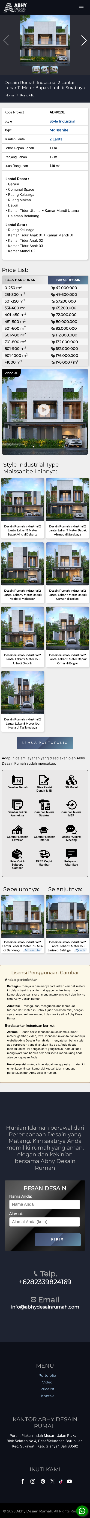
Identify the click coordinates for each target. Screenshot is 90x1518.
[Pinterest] (43, 1482)
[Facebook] (23, 1482)
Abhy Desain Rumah (34, 1511)
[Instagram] (33, 1482)
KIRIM (57, 1239)
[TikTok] (61, 1482)
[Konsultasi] (82, 1510)
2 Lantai (56, 139)
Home (10, 95)
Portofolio (27, 95)
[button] (84, 40)
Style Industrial (62, 121)
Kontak (47, 1396)
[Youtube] (70, 1482)
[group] (45, 40)
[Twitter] (53, 1483)
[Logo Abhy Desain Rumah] (15, 7)
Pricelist (47, 1389)
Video (47, 1382)
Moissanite (59, 130)
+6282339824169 (45, 1282)
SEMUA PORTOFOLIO (45, 742)
